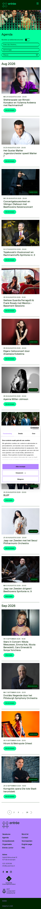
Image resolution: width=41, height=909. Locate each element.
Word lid (25, 834)
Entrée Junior (7, 848)
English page (27, 844)
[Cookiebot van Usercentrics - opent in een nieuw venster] (30, 428)
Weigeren (20, 479)
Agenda (5, 837)
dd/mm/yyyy (7, 50)
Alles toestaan (20, 466)
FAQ (23, 848)
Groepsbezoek (8, 841)
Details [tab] (20, 433)
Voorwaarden (27, 841)
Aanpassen (19, 473)
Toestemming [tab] (7, 433)
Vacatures (6, 834)
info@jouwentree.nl (8, 866)
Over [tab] (33, 433)
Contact (25, 837)
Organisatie (7, 844)
